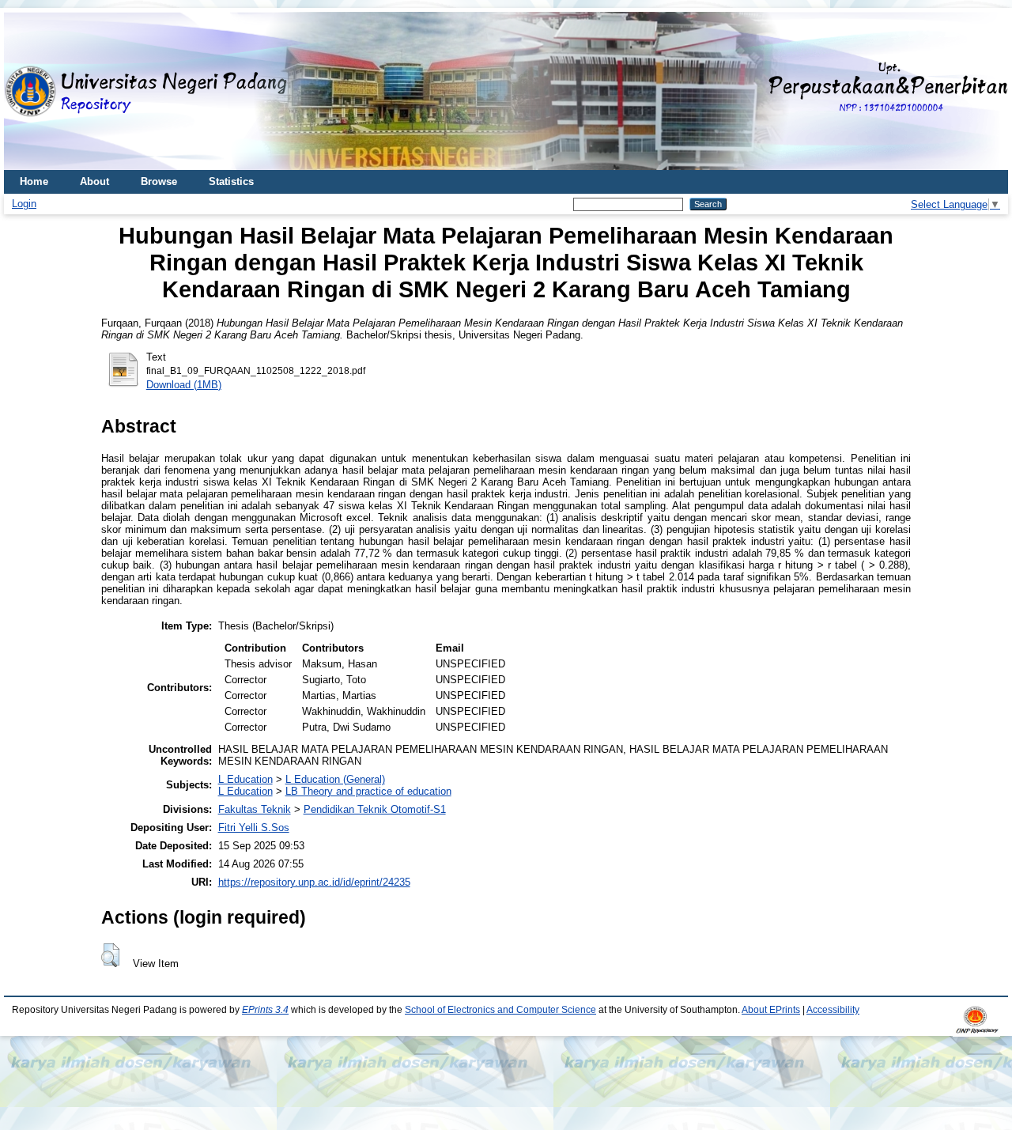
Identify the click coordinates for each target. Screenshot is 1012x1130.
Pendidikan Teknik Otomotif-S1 (375, 809)
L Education (245, 779)
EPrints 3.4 (265, 1010)
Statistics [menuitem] (231, 181)
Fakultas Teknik (254, 809)
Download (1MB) (183, 385)
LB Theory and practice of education (368, 791)
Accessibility (832, 1010)
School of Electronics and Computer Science (500, 1010)
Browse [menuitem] (159, 181)
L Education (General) (335, 779)
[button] (110, 955)
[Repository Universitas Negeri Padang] (28, 91)
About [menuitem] (94, 181)
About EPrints (771, 1010)
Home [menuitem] (34, 181)
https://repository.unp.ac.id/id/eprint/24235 (314, 882)
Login (24, 204)
